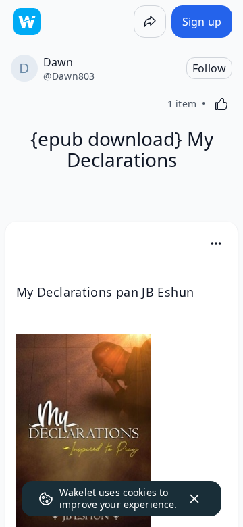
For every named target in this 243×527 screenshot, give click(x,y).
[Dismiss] (194, 498)
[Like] (221, 104)
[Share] (150, 21)
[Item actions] (216, 243)
